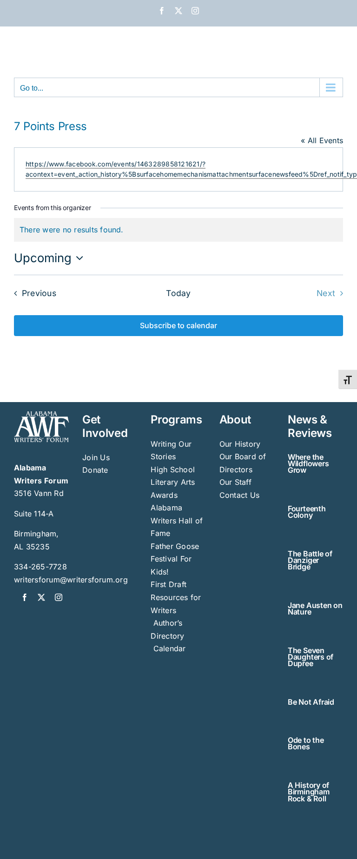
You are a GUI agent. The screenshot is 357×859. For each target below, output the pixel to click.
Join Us (96, 457)
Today (178, 293)
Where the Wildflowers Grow (308, 463)
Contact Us (239, 495)
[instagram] (58, 597)
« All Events (322, 140)
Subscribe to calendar (178, 325)
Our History (240, 444)
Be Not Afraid (311, 702)
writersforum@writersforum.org (71, 579)
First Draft (168, 584)
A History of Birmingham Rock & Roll (309, 791)
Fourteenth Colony (307, 512)
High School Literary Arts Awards (173, 482)
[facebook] (24, 597)
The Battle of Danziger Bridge (310, 560)
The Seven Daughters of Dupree (310, 657)
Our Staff (235, 482)
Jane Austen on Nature (315, 608)
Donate (95, 470)
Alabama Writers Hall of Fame (177, 520)
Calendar (169, 648)
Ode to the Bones (306, 743)
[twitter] (41, 597)
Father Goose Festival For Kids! (175, 559)
